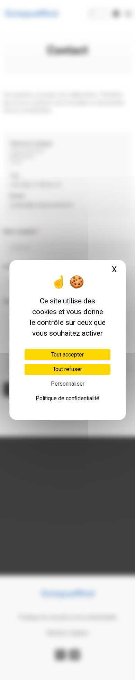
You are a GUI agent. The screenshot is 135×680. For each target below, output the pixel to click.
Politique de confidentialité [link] (67, 398)
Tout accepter (67, 355)
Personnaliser (67, 384)
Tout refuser (67, 369)
